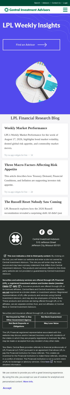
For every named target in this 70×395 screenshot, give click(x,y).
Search (37, 3)
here (47, 361)
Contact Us (56, 3)
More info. (28, 381)
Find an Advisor (25, 45)
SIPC (15, 286)
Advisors (45, 3)
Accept (7, 388)
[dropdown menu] (65, 10)
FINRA (5, 286)
